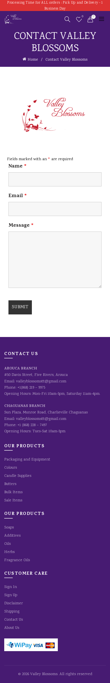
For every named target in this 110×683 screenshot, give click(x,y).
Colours (10, 468)
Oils (7, 544)
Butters (10, 484)
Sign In (10, 587)
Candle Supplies (17, 476)
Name (17, 166)
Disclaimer (13, 603)
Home (33, 60)
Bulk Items (13, 492)
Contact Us (13, 620)
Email (17, 196)
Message (21, 226)
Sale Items (13, 500)
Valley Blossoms (44, 674)
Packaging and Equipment (27, 459)
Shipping (11, 611)
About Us (11, 628)
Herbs (9, 552)
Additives (12, 536)
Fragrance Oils (17, 560)
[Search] (67, 19)
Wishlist (82, 17)
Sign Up (10, 595)
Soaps (9, 527)
